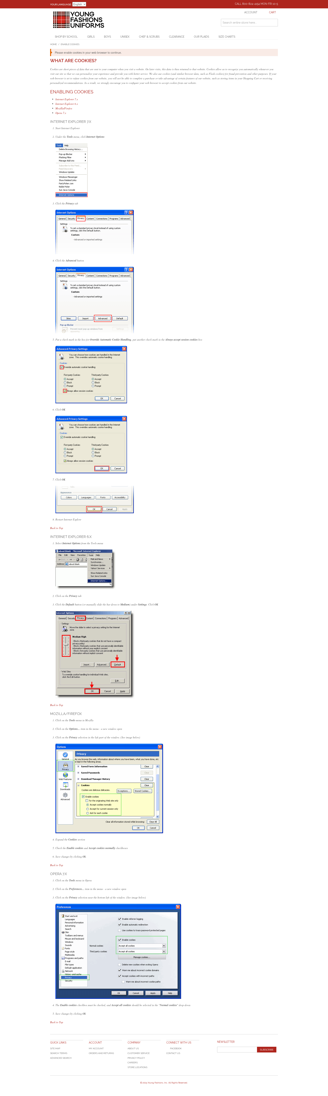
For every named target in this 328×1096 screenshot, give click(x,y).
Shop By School (66, 36)
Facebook (176, 1048)
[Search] (274, 22)
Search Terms (58, 1053)
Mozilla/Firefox (63, 108)
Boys (107, 36)
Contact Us (173, 1053)
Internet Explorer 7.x (66, 99)
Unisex (124, 36)
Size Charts (226, 36)
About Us (133, 1048)
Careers (133, 1062)
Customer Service (139, 1053)
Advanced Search (61, 1058)
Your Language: (61, 4)
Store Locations (137, 1067)
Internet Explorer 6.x (66, 104)
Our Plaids (201, 36)
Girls (91, 36)
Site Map (55, 1048)
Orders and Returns (101, 1053)
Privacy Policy (136, 1058)
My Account (96, 1048)
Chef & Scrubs (149, 36)
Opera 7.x (60, 113)
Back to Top (56, 528)
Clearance (176, 36)
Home (53, 44)
